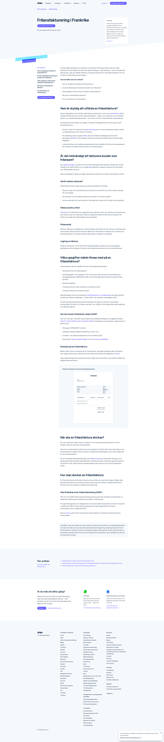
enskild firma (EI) (116, 113)
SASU (73, 138)
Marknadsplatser (88, 657)
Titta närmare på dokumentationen (112, 607)
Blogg (108, 640)
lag (90, 167)
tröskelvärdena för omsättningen (99, 295)
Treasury (63, 695)
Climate (62, 649)
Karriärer (108, 672)
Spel (84, 673)
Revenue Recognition (66, 685)
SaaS (84, 664)
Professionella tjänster (90, 685)
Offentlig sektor (88, 688)
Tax (61, 690)
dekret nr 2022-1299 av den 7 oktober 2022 (76, 321)
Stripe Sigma (64, 688)
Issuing (62, 669)
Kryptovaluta (64, 654)
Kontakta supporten (112, 686)
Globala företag (88, 652)
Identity (62, 664)
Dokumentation (88, 711)
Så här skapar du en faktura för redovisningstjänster (79, 565)
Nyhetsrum (109, 675)
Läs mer (109, 41)
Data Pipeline (64, 657)
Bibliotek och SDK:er (89, 720)
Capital (62, 645)
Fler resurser (42, 9)
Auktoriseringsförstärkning (68, 640)
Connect (62, 652)
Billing (62, 642)
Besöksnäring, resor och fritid (92, 676)
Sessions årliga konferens (114, 645)
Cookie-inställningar (112, 661)
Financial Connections (66, 661)
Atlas (61, 638)
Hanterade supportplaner (113, 689)
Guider (108, 635)
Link (61, 671)
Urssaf (117, 354)
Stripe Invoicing (95, 458)
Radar (62, 683)
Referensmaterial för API (90, 713)
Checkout (63, 647)
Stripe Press (110, 677)
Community (109, 642)
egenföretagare (69, 165)
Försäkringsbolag (88, 678)
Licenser (109, 656)
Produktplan (110, 670)
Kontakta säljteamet (117, 3)
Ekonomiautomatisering (90, 649)
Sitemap (108, 658)
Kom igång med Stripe (46, 26)
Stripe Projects (87, 723)
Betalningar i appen (89, 654)
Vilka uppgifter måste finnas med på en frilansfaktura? (46, 81)
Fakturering (53, 9)
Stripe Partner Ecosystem (91, 701)
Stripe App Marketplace (90, 699)
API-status (86, 716)
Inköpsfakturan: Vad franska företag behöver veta (78, 561)
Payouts (62, 681)
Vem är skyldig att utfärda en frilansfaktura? (46, 71)
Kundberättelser (111, 638)
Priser (84, 3)
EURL (85, 136)
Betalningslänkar (65, 676)
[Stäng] (161, 733)
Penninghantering (88, 659)
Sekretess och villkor (112, 647)
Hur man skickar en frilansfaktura (43, 91)
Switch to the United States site (130, 738)
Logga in (104, 3)
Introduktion (41, 68)
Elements (63, 659)
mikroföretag (90, 129)
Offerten (63, 212)
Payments (63, 678)
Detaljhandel (87, 690)
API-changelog (87, 718)
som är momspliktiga (100, 339)
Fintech (85, 671)
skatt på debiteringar (79, 339)
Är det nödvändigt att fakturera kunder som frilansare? (47, 76)
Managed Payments (66, 673)
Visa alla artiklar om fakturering (43, 565)
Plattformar (86, 661)
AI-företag (86, 666)
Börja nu (41, 608)
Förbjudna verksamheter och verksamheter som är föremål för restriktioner (116, 652)
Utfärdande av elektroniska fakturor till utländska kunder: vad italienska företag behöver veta (92, 563)
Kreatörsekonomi (88, 669)
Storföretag (86, 635)
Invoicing (63, 666)
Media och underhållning (90, 681)
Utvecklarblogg (88, 725)
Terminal (62, 693)
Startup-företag (88, 638)
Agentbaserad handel (89, 640)
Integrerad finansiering (90, 647)
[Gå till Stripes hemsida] (39, 632)
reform (67, 513)
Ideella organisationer (89, 683)
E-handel (85, 645)
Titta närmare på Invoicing (91, 608)
